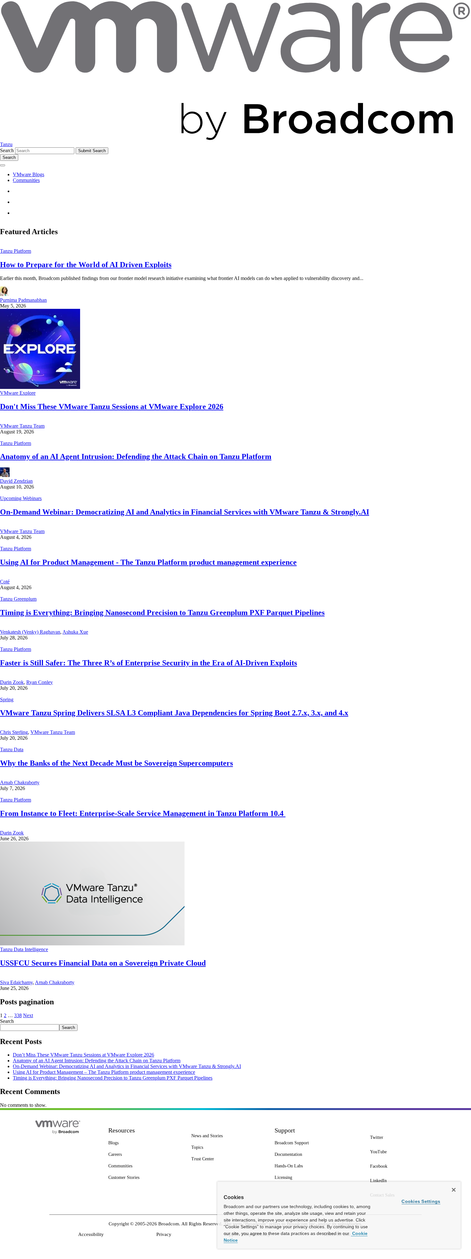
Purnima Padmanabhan (23, 300)
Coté (5, 581)
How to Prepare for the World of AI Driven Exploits (85, 264)
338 (18, 1015)
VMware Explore (18, 393)
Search (7, 150)
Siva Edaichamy (16, 982)
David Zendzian (16, 481)
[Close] (454, 1190)
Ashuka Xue (75, 632)
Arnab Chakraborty (19, 782)
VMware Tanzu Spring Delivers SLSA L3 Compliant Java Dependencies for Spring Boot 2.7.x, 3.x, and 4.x (174, 713)
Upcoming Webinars (21, 498)
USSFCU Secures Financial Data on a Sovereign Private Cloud (103, 963)
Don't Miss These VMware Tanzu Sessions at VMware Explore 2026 (111, 406)
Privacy (163, 1234)
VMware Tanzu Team (22, 426)
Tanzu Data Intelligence (24, 949)
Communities (26, 180)
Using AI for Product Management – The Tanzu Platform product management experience (104, 1072)
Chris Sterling (14, 732)
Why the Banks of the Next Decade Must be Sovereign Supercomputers (116, 763)
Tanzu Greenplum (18, 599)
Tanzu (6, 144)
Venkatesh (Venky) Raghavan (30, 632)
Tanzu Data (11, 749)
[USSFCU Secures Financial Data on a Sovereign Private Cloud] (92, 943)
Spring (6, 699)
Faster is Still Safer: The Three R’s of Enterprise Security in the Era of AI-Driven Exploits (148, 663)
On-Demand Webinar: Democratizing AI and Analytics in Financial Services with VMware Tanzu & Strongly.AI (184, 512)
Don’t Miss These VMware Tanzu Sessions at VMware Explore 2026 (83, 1054)
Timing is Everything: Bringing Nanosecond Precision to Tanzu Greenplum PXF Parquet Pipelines (162, 612)
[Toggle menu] (2, 165)
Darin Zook (12, 682)
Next (28, 1015)
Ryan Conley (39, 682)
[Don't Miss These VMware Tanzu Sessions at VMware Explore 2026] (40, 387)
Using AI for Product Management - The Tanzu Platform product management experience (148, 562)
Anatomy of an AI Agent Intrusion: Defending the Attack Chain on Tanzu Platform (135, 456)
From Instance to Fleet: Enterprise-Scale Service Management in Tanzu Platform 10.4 (142, 813)
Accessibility (91, 1234)
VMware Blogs (28, 174)
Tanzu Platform (15, 251)
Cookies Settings (420, 1201)
